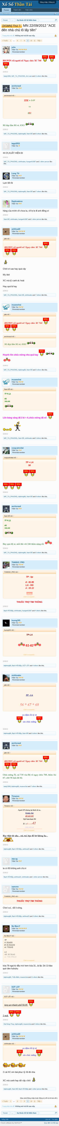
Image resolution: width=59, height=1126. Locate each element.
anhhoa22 (16, 229)
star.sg (14, 859)
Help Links (29, 10)
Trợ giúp (55, 1119)
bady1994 (7, 76)
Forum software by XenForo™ (11, 1123)
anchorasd (16, 86)
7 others (39, 191)
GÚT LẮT (25, 665)
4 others (38, 610)
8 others (39, 496)
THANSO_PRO (18, 562)
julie (13, 47)
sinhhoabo (21, 161)
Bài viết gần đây (23, 13)
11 (34, 40)
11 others (38, 76)
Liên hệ (47, 1119)
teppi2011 (16, 143)
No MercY (16, 926)
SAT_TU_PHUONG (18, 76)
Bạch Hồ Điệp (8, 610)
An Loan (29, 76)
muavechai (16, 305)
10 (31, 40)
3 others (36, 916)
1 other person (44, 161)
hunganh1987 (31, 161)
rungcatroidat (17, 448)
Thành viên (17, 10)
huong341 (16, 620)
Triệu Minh (15, 977)
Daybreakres (17, 201)
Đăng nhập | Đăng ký (47, 2)
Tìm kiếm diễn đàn (9, 13)
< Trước (5, 40)
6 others (39, 134)
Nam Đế (29, 134)
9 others (34, 733)
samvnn (15, 887)
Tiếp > (39, 40)
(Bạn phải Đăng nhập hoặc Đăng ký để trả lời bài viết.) (39, 1098)
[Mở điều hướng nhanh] (56, 20)
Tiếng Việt (4, 1119)
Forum (6, 10)
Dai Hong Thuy (9, 1024)
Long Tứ (15, 173)
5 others (39, 370)
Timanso (15, 796)
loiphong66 (22, 134)
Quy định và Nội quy (51, 1123)
